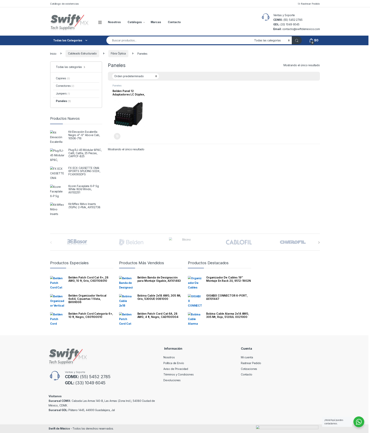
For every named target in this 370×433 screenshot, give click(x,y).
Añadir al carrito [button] (116, 136)
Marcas (156, 22)
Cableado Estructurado (82, 53)
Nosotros (114, 22)
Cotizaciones (249, 368)
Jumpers (63, 93)
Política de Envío (173, 363)
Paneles (117, 85)
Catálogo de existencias (64, 3)
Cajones (63, 78)
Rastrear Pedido (310, 3)
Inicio (53, 53)
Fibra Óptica (118, 53)
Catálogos (135, 22)
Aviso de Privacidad (175, 368)
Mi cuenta (247, 357)
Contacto (174, 22)
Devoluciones (172, 380)
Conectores (65, 85)
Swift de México (59, 428)
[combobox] (179, 40)
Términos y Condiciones (178, 374)
